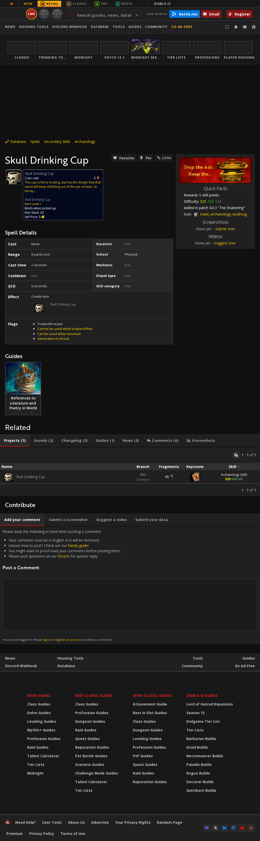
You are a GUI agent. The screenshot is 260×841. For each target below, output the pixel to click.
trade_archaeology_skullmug (223, 214)
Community (156, 27)
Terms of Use (72, 833)
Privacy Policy (41, 833)
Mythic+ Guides (41, 730)
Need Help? (25, 822)
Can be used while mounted (58, 333)
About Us (76, 822)
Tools (198, 658)
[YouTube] (242, 828)
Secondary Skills (57, 141)
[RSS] (251, 828)
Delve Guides (39, 712)
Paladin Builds (199, 764)
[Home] (7, 823)
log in (46, 640)
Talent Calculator (43, 755)
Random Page (169, 822)
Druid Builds (197, 747)
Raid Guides (37, 747)
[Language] (253, 27)
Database (100, 27)
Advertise (100, 822)
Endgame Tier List (203, 721)
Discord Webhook (69, 27)
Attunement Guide (150, 704)
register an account (68, 640)
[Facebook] (233, 828)
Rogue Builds (198, 773)
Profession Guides (43, 738)
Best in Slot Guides (150, 712)
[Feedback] (245, 27)
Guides (134, 27)
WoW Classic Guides (152, 695)
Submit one (224, 228)
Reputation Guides (92, 747)
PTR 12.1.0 (44, 13)
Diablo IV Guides (202, 695)
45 (167, 476)
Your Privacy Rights (133, 822)
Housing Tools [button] (33, 27)
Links (166, 157)
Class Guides (38, 704)
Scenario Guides (89, 764)
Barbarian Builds (201, 738)
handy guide (78, 545)
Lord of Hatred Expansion (209, 704)
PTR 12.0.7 (57, 13)
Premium (14, 833)
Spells (35, 141)
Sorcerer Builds (200, 781)
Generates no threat (53, 338)
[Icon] (14, 177)
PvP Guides (143, 755)
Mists (127, 4)
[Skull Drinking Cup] (8, 477)
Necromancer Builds (204, 755)
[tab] (15, 440)
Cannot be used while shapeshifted (64, 328)
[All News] (12, 4)
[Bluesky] (224, 828)
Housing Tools (70, 658)
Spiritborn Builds (201, 790)
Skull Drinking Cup (37, 199)
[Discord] (206, 828)
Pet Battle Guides (91, 755)
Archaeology (85, 141)
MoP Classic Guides (93, 695)
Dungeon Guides (90, 721)
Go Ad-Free (181, 27)
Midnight (35, 773)
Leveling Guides (41, 721)
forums (64, 556)
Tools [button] (119, 27)
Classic (80, 4)
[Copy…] (236, 455)
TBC (104, 4)
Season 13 (195, 712)
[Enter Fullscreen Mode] (227, 27)
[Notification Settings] (236, 27)
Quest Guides (87, 738)
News (10, 27)
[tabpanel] (130, 471)
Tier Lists (35, 764)
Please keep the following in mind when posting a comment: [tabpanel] (62, 585)
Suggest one (224, 243)
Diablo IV (167, 4)
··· (140, 4)
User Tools (52, 822)
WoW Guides (39, 695)
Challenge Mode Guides (96, 773)
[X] (215, 828)
